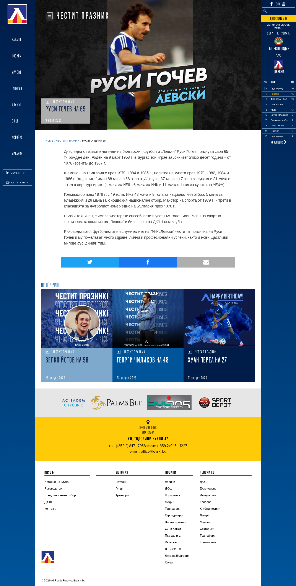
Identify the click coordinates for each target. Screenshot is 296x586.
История (17, 137)
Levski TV (17, 173)
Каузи (169, 562)
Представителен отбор (60, 495)
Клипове (205, 502)
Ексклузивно (208, 488)
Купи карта (19, 182)
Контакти (50, 508)
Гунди (119, 488)
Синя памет (173, 529)
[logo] (17, 14)
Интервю (171, 542)
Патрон (120, 482)
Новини (16, 56)
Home (49, 140)
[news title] (76, 318)
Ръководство (53, 488)
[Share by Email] (206, 262)
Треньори (122, 495)
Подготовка (172, 495)
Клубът (16, 104)
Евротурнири (174, 515)
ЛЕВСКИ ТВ (173, 549)
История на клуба (56, 482)
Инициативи (208, 495)
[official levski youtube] (284, 4)
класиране (277, 142)
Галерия (17, 88)
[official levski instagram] (278, 4)
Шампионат (208, 542)
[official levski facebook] (271, 4)
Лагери (204, 515)
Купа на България (177, 555)
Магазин (17, 153)
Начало (16, 39)
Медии (169, 502)
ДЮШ (15, 121)
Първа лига (173, 535)
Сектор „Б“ (207, 529)
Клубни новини (210, 508)
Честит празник (67, 140)
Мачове (16, 72)
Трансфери (173, 508)
